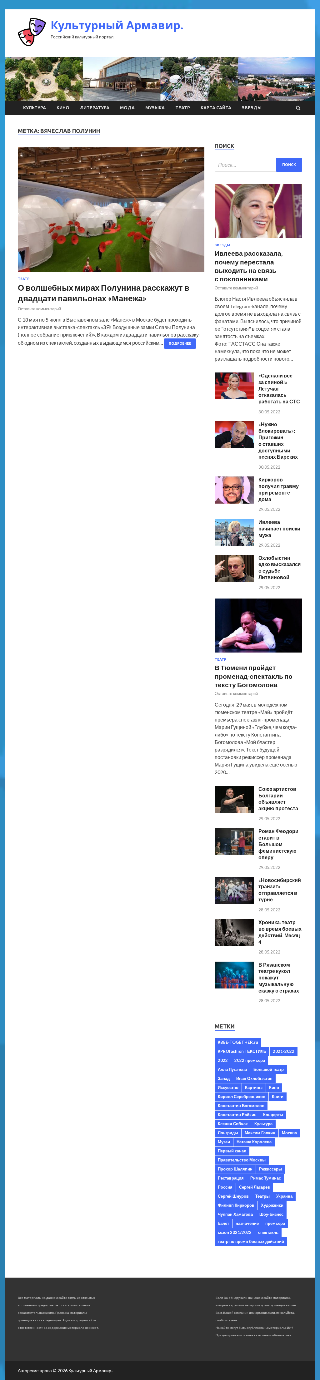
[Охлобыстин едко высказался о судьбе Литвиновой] (234, 580)
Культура (34, 107)
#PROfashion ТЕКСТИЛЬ (242, 1051)
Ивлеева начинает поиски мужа (279, 528)
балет (223, 1223)
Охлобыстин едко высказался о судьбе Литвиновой (279, 567)
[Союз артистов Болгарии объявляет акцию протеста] (234, 811)
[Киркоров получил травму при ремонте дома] (234, 502)
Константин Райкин (237, 1114)
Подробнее (180, 343)
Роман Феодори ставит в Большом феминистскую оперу (278, 844)
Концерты (273, 1114)
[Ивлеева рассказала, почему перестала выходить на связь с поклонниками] (258, 239)
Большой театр (268, 1069)
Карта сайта (216, 107)
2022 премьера (249, 1060)
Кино (63, 107)
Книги (277, 1096)
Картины (253, 1087)
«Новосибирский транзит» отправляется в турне (279, 889)
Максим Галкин (260, 1132)
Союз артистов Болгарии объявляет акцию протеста (278, 798)
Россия (225, 1187)
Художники (272, 1205)
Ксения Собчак (233, 1123)
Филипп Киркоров (236, 1205)
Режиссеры (270, 1168)
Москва (289, 1132)
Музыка (155, 107)
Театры (262, 1196)
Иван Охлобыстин (254, 1078)
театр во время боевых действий (251, 1241)
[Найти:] (258, 165)
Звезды (252, 107)
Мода (127, 107)
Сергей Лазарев (254, 1187)
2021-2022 (283, 1051)
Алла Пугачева (232, 1069)
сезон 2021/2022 (235, 1232)
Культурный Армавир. (117, 25)
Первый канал (232, 1150)
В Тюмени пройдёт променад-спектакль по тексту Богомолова (253, 675)
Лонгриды (228, 1132)
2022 (223, 1060)
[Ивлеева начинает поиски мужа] (234, 544)
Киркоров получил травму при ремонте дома (278, 489)
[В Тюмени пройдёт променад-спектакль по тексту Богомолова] (258, 654)
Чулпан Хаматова (235, 1214)
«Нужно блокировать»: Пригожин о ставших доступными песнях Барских (278, 440)
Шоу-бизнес (271, 1214)
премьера (275, 1223)
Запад (224, 1078)
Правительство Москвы (242, 1159)
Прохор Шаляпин (235, 1168)
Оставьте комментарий (39, 308)
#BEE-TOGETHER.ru (238, 1042)
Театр (182, 107)
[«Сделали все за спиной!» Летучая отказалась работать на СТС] (234, 397)
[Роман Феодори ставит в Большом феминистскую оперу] (234, 853)
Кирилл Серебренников (241, 1096)
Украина (284, 1196)
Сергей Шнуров (233, 1196)
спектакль (268, 1232)
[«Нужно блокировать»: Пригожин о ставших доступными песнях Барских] (234, 446)
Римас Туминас (265, 1177)
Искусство (228, 1087)
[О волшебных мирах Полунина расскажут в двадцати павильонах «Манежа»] (111, 212)
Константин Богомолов (241, 1105)
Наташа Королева (254, 1141)
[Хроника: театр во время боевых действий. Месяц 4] (234, 944)
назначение (247, 1223)
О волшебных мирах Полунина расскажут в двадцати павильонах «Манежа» (103, 293)
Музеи (224, 1141)
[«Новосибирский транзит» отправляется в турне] (234, 902)
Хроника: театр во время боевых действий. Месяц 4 (280, 931)
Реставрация (231, 1177)
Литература (94, 107)
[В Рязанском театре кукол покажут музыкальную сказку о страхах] (234, 986)
